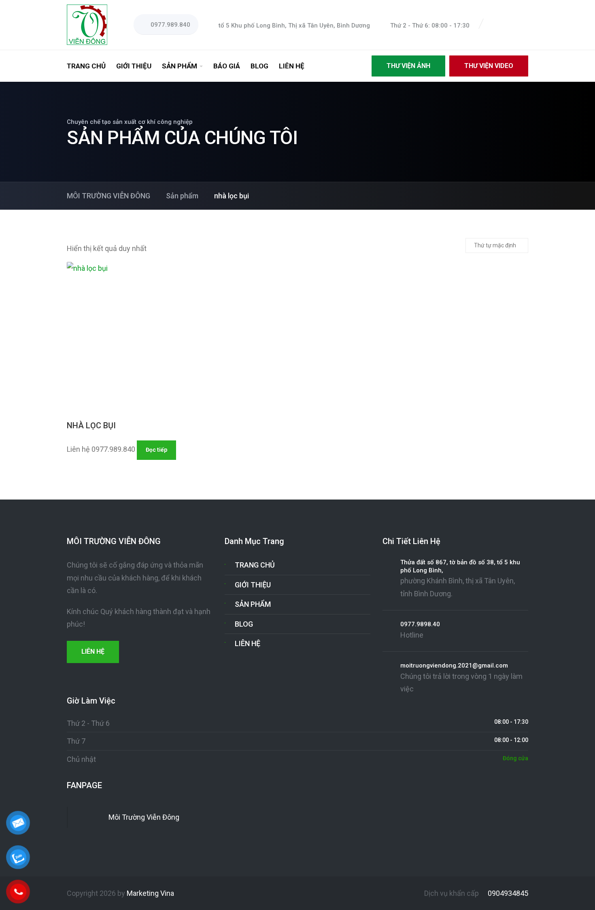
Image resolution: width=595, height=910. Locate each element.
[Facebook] (495, 25)
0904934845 (507, 893)
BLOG (259, 66)
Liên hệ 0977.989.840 (101, 449)
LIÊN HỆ (291, 66)
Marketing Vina (150, 893)
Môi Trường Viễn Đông (143, 817)
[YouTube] (524, 25)
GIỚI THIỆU (133, 66)
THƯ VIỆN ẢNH (408, 66)
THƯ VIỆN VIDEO (488, 66)
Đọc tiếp (156, 449)
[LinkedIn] (514, 25)
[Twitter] (505, 25)
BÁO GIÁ (226, 66)
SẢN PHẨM (179, 66)
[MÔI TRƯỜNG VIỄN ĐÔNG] (87, 24)
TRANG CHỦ (86, 66)
